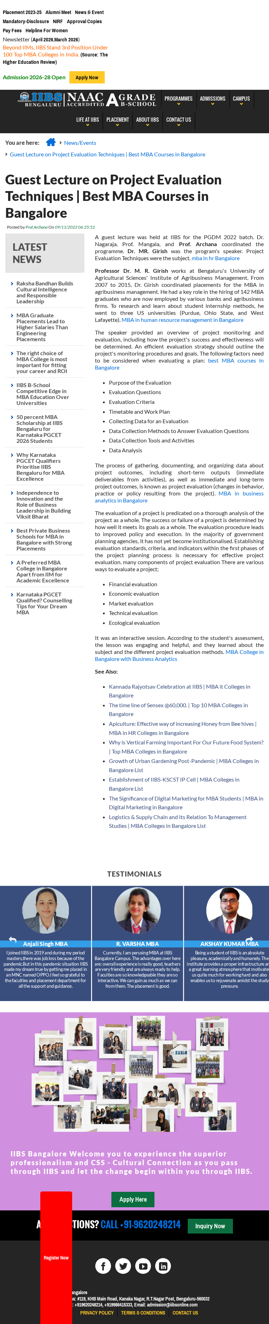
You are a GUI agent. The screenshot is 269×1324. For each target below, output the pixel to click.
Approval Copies (84, 21)
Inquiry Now (210, 1226)
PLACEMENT (117, 119)
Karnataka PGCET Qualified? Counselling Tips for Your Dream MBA (44, 603)
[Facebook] (103, 1266)
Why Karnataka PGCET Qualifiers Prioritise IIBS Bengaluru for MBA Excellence (40, 466)
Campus (241, 98)
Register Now (56, 1258)
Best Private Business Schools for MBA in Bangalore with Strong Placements (44, 539)
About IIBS (147, 119)
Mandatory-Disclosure (26, 21)
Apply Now (87, 77)
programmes (179, 98)
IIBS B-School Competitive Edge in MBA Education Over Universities (42, 393)
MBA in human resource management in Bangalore (182, 319)
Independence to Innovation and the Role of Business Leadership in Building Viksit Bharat (43, 504)
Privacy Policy (97, 1313)
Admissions (213, 98)
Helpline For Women (47, 30)
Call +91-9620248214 (140, 1224)
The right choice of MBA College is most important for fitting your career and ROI (41, 362)
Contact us (185, 1313)
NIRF (58, 21)
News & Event (89, 12)
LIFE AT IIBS (87, 119)
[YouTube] (143, 1266)
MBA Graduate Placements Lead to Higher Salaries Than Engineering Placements (42, 327)
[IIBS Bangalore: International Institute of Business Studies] (87, 98)
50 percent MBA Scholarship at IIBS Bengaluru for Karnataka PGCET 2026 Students (39, 428)
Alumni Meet (58, 12)
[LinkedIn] (163, 1266)
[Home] (51, 142)
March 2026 (66, 39)
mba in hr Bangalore (216, 258)
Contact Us (178, 119)
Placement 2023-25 (22, 12)
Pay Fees (12, 30)
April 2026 (43, 39)
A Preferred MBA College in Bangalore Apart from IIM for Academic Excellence (42, 571)
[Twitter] (123, 1266)
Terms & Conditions (143, 1313)
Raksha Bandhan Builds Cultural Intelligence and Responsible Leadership (44, 292)
